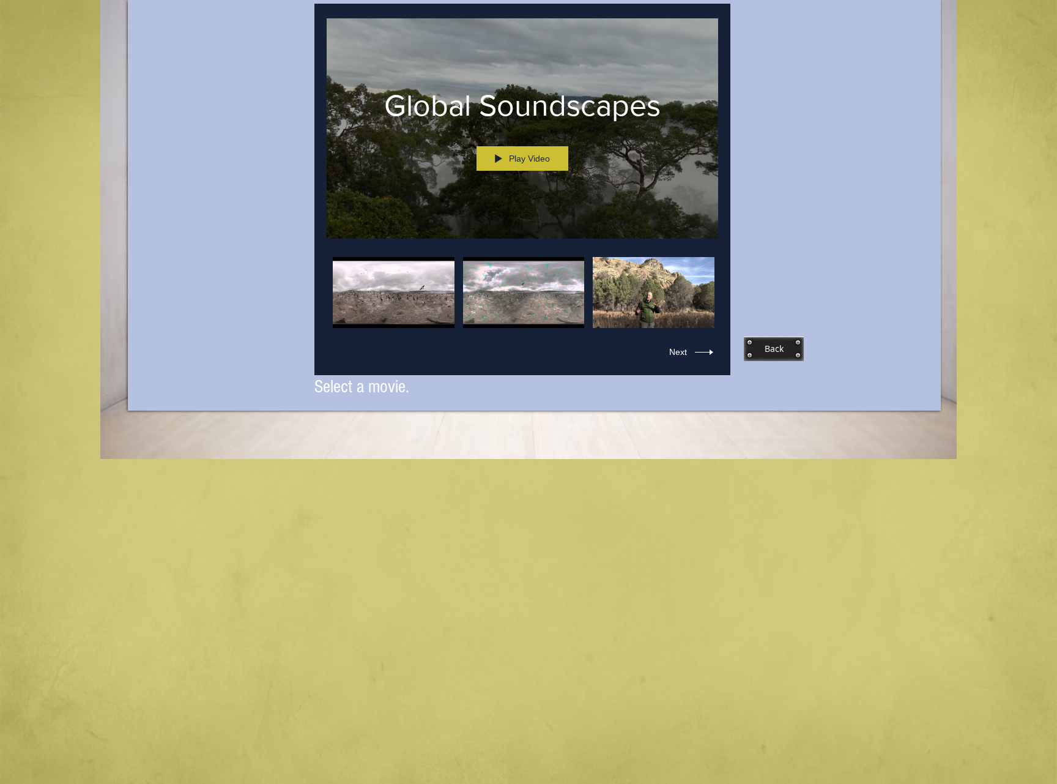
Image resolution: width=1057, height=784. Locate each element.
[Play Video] (394, 293)
